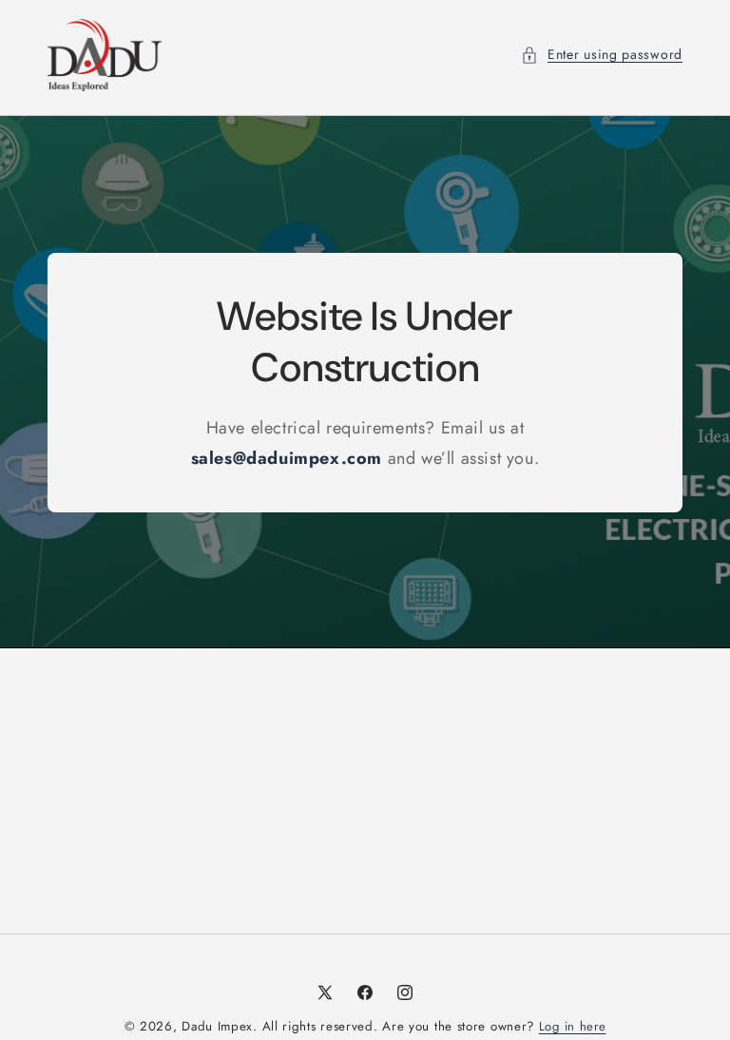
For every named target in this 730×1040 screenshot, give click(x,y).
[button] (601, 55)
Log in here (572, 1026)
